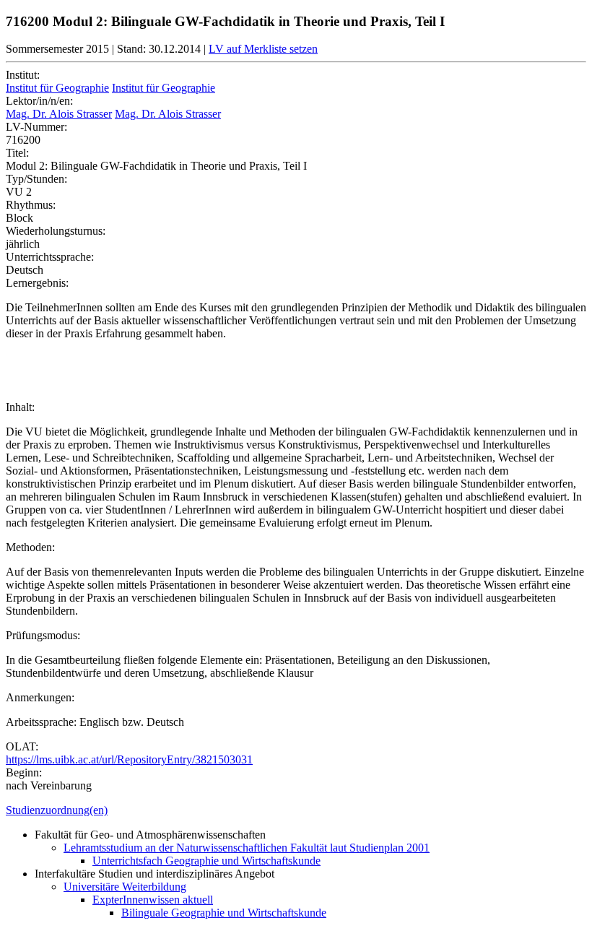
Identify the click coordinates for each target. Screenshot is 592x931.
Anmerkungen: (40, 697)
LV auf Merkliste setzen (263, 49)
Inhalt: (20, 407)
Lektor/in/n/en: (39, 101)
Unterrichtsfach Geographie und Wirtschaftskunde (206, 860)
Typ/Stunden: (36, 179)
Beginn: (24, 772)
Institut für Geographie (57, 88)
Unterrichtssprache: (50, 257)
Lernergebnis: (37, 283)
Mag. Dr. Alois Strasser (59, 114)
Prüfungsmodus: (43, 635)
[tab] (296, 810)
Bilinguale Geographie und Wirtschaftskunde (223, 912)
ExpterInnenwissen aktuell (152, 899)
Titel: (17, 153)
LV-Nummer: (36, 127)
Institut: (23, 75)
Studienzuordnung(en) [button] (57, 810)
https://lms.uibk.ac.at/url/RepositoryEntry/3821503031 (129, 759)
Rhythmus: (31, 205)
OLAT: (22, 746)
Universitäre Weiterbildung (125, 886)
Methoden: (30, 547)
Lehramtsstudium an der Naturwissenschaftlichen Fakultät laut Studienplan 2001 (247, 847)
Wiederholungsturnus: (55, 231)
